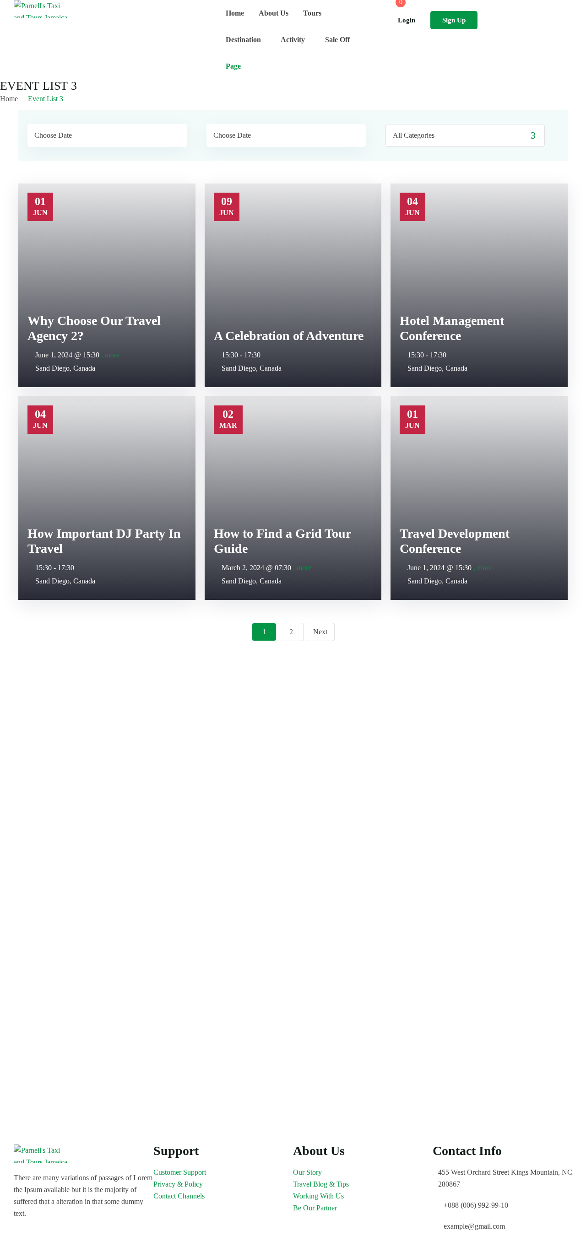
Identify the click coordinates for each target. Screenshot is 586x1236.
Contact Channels (179, 1196)
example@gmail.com (474, 1226)
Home (235, 13)
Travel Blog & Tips (321, 1184)
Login (406, 20)
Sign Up (454, 20)
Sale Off (337, 39)
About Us (273, 13)
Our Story (307, 1172)
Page (233, 66)
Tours (312, 13)
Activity (293, 39)
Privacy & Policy (178, 1184)
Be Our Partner (315, 1208)
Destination (243, 39)
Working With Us (318, 1196)
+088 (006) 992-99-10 (476, 1205)
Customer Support (179, 1172)
